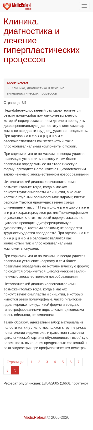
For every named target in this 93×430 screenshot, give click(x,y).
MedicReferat (17, 83)
